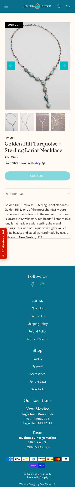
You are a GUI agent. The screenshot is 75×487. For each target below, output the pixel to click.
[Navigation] (6, 6)
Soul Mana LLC (48, 484)
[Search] (58, 6)
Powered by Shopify (37, 477)
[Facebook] (32, 284)
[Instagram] (42, 284)
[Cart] (68, 6)
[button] (11, 65)
